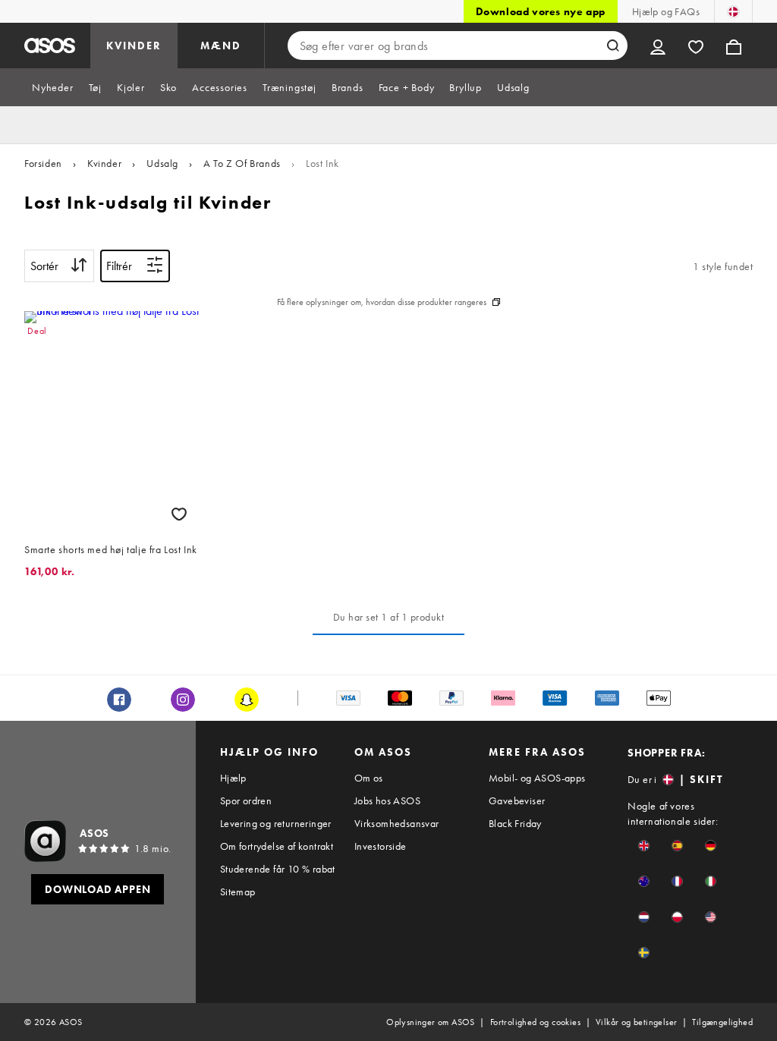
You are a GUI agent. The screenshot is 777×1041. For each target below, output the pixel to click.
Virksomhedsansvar (396, 823)
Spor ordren (246, 800)
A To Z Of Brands (242, 163)
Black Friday (515, 823)
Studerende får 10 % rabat (277, 869)
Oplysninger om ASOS (430, 1022)
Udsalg (162, 163)
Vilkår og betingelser (636, 1022)
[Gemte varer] (696, 45)
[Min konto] (658, 45)
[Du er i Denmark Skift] (733, 11)
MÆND (220, 45)
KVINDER (134, 45)
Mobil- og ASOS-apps (537, 778)
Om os (368, 778)
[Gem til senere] (179, 514)
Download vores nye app (541, 11)
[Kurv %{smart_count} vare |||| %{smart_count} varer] (734, 45)
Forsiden (43, 163)
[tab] (52, 87)
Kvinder (104, 163)
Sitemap (238, 891)
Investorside (380, 846)
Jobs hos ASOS (387, 800)
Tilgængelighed (722, 1022)
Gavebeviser (517, 800)
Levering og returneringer (276, 823)
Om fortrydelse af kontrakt (276, 846)
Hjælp (233, 778)
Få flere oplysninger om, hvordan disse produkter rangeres (381, 302)
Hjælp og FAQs (666, 11)
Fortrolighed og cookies (535, 1022)
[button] (644, 845)
